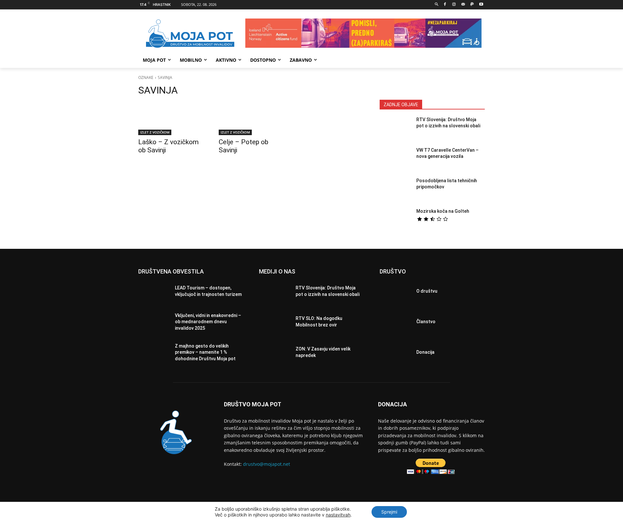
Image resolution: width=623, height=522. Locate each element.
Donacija (425, 352)
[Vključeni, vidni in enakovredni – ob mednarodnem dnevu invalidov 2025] (154, 323)
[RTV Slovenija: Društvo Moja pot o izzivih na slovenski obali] (395, 129)
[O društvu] (395, 293)
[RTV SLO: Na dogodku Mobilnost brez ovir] (274, 323)
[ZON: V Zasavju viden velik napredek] (274, 354)
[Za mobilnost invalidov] (190, 33)
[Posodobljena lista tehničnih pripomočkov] (395, 190)
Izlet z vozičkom (154, 132)
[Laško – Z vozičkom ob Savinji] (170, 119)
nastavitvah (338, 514)
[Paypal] (472, 4)
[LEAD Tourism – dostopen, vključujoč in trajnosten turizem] (154, 293)
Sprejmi (389, 512)
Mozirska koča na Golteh (442, 211)
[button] (436, 4)
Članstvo (425, 321)
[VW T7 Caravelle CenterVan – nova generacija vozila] (395, 159)
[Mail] (463, 4)
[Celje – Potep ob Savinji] (251, 119)
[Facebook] (445, 4)
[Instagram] (454, 4)
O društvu (426, 291)
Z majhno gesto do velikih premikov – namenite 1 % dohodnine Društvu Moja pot (205, 352)
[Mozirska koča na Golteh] (395, 221)
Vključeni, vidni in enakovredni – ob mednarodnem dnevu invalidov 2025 (208, 322)
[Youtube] (481, 4)
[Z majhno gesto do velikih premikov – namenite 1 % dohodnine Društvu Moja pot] (154, 354)
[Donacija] (395, 354)
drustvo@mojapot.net (266, 464)
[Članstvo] (395, 323)
